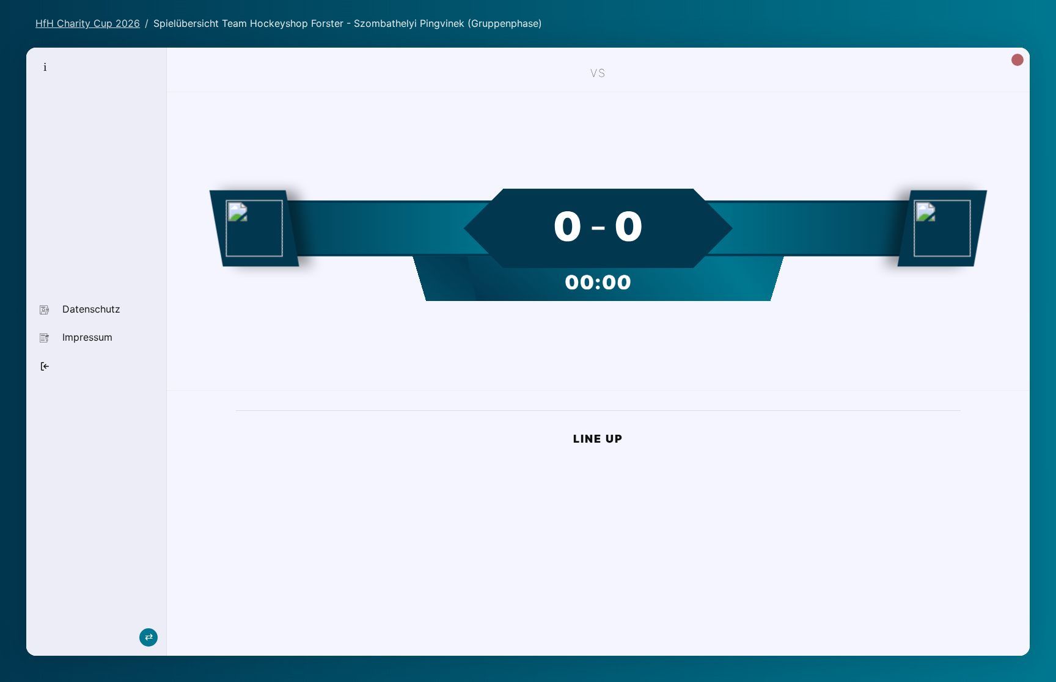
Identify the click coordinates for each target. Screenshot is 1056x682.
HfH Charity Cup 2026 (87, 23)
